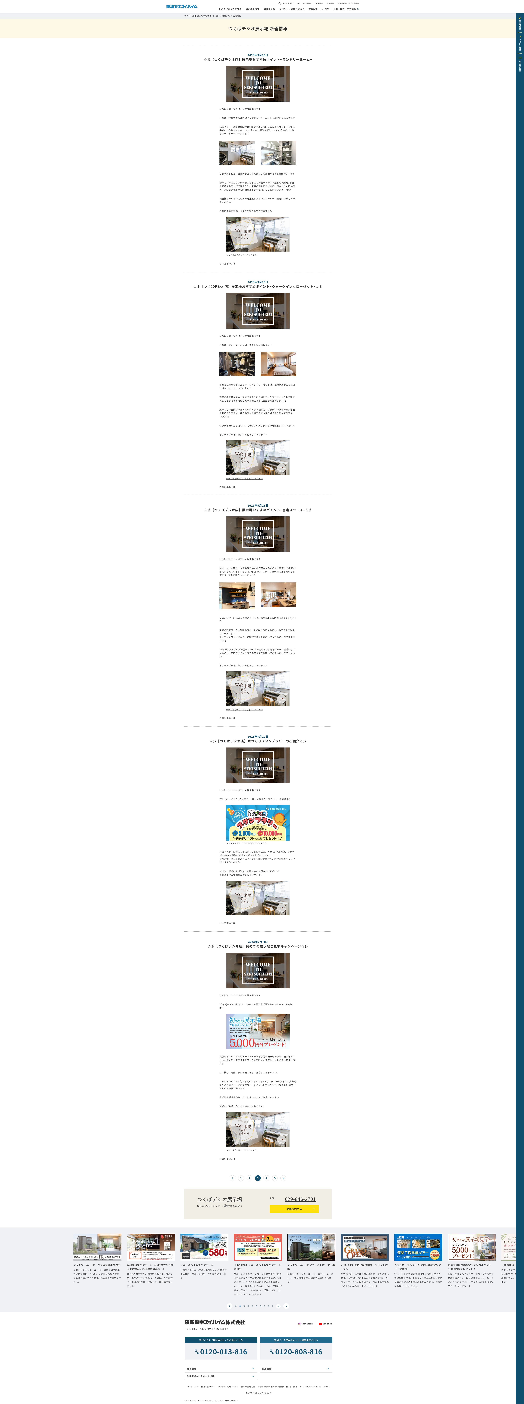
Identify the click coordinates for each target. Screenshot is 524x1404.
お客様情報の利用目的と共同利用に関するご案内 (277, 1386)
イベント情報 (520, 45)
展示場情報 (520, 25)
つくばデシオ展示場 (221, 15)
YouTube (327, 1323)
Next (286, 1306)
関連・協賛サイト (208, 1386)
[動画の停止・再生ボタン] (278, 1306)
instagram (307, 1323)
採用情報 (330, 3)
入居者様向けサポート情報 (348, 3)
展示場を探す (253, 9)
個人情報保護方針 (248, 1386)
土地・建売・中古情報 (344, 9)
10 (272, 1306)
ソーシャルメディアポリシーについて (315, 1386)
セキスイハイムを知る (230, 9)
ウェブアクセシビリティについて (259, 1393)
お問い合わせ (306, 3)
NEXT (283, 1178)
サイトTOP (189, 15)
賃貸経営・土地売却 (319, 9)
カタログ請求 (520, 66)
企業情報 (319, 3)
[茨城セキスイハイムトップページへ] (182, 6)
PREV (232, 1178)
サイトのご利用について (228, 1386)
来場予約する (294, 1209)
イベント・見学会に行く (291, 9)
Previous (230, 1306)
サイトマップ (193, 1386)
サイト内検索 (287, 3)
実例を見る (269, 9)
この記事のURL (227, 263)
